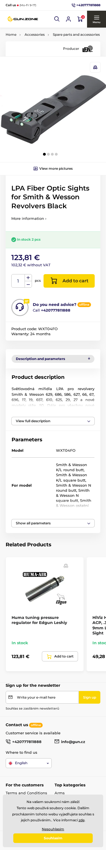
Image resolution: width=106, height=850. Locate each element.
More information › (28, 218)
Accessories (35, 34)
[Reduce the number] (28, 284)
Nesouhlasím (53, 829)
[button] (57, 19)
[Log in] (68, 19)
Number (18, 281)
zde (82, 820)
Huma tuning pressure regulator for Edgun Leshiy (39, 620)
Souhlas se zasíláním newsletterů (32, 708)
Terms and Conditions (26, 793)
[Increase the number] (28, 277)
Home (11, 34)
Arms (60, 793)
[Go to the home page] (23, 19)
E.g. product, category (39, 42)
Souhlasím (53, 838)
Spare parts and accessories (76, 34)
